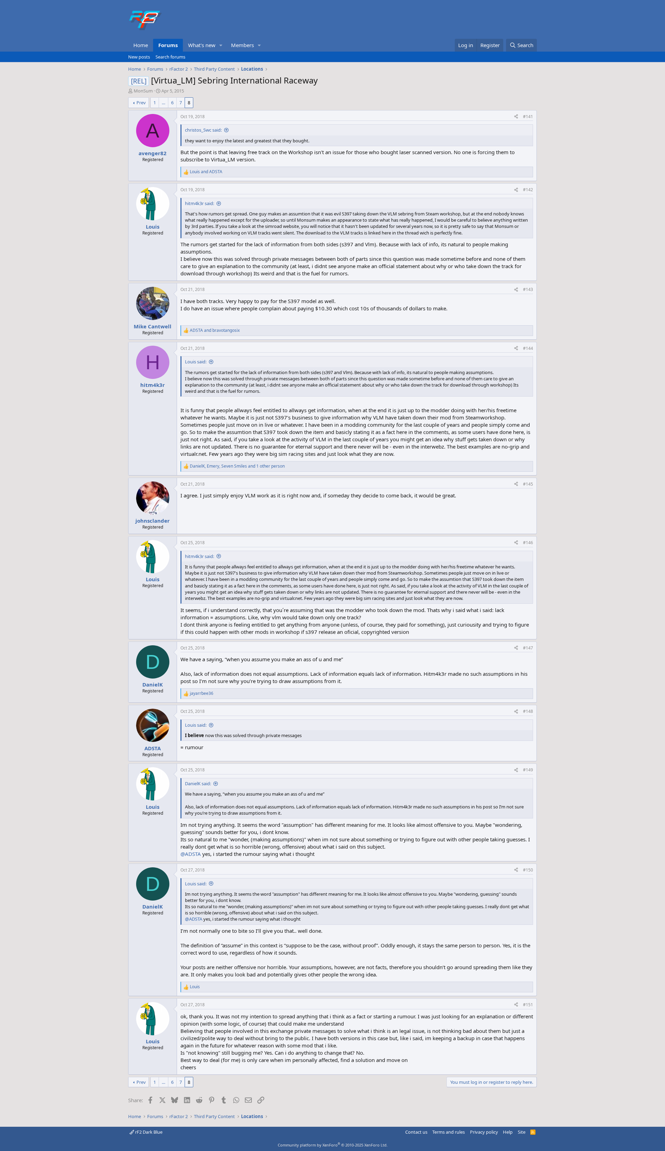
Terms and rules (448, 1132)
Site (521, 1132)
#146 (528, 543)
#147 (528, 648)
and (206, 172)
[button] (221, 45)
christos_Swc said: (203, 130)
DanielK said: (198, 783)
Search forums (170, 57)
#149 (528, 770)
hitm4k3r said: (199, 203)
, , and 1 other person (237, 466)
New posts (139, 57)
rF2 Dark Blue (148, 1132)
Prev (141, 102)
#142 (528, 190)
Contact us (416, 1132)
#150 (528, 870)
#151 (528, 1005)
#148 (528, 711)
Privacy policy (484, 1132)
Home (140, 45)
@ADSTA (190, 853)
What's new (201, 45)
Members (242, 45)
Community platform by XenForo (333, 1145)
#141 (528, 116)
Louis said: (195, 361)
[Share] (516, 117)
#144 (528, 348)
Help (508, 1132)
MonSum (143, 91)
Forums (168, 45)
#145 (528, 484)
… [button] (163, 102)
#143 (528, 289)
